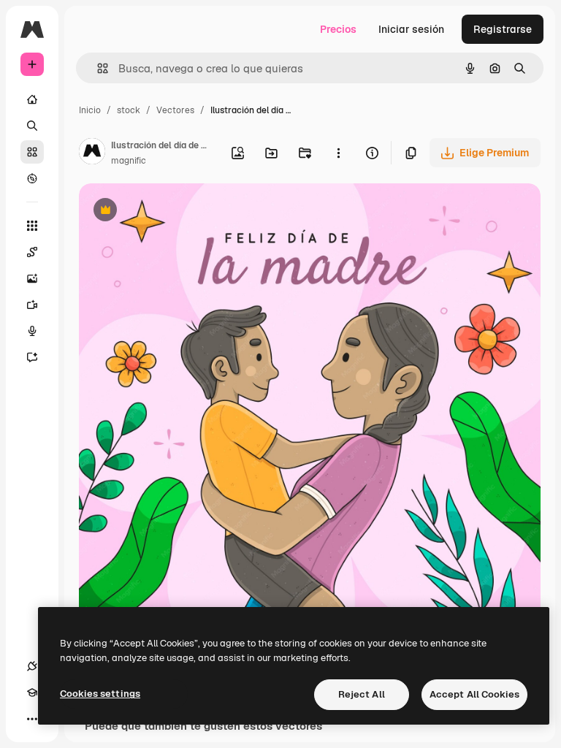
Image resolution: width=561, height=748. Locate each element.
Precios (338, 29)
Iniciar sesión (411, 29)
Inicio (90, 110)
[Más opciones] (338, 152)
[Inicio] (32, 99)
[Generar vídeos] (32, 304)
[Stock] (32, 152)
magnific (128, 161)
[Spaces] (32, 252)
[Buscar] (32, 125)
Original (172, 211)
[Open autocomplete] (97, 68)
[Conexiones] (32, 666)
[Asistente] (32, 357)
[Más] (32, 718)
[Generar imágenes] (32, 278)
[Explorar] (32, 178)
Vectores (175, 110)
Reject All (361, 694)
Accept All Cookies (474, 694)
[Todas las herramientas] (32, 225)
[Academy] (32, 692)
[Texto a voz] (32, 331)
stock (128, 110)
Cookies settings (100, 693)
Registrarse (502, 29)
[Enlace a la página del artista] (92, 153)
